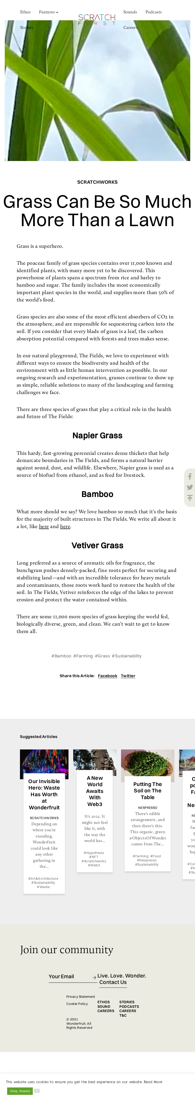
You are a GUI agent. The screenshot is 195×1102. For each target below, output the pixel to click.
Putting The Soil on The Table (147, 791)
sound (104, 1006)
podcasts (129, 1006)
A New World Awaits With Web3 (94, 791)
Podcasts (154, 12)
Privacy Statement (80, 996)
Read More (153, 1081)
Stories (26, 28)
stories (126, 1002)
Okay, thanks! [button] (20, 1091)
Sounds (130, 12)
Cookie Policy (77, 1004)
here (44, 527)
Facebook (107, 675)
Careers (130, 28)
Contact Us (113, 982)
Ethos (25, 12)
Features (47, 12)
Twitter (128, 675)
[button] (37, 1091)
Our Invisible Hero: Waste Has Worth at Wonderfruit (44, 794)
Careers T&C (127, 1013)
